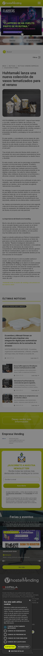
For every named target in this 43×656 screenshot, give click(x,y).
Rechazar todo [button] (23, 647)
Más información (9, 623)
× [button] (29, 600)
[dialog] (21, 328)
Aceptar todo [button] (10, 647)
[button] (17, 651)
